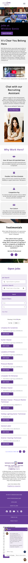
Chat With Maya (14, 110)
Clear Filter (5, 312)
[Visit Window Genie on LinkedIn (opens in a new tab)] (10, 511)
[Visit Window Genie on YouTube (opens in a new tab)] (14, 511)
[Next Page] (20, 451)
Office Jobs (14, 502)
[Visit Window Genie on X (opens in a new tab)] (17, 511)
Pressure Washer (7, 364)
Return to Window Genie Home (14, 494)
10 (17, 451)
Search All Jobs (7, 33)
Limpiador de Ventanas (9, 376)
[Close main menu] (24, 3)
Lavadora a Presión (8, 352)
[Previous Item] (12, 254)
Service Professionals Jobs (14, 498)
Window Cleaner (7, 388)
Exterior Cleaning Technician (11, 438)
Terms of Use (14, 517)
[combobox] (14, 288)
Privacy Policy (14, 521)
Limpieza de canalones (9, 328)
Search (14, 294)
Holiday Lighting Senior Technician (13, 414)
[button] (14, 303)
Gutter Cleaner (6, 340)
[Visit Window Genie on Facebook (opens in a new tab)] (6, 511)
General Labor (6, 426)
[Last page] (24, 451)
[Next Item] (16, 254)
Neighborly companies (14, 486)
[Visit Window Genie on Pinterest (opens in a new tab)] (21, 511)
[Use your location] (23, 288)
